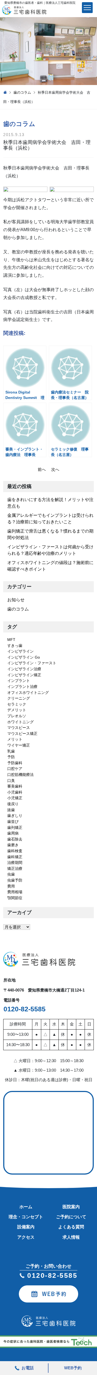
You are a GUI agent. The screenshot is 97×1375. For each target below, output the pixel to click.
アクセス (25, 1237)
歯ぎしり (14, 815)
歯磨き (13, 845)
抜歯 (11, 810)
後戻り (13, 804)
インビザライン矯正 (24, 675)
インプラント (18, 680)
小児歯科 (14, 792)
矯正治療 (14, 868)
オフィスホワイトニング (28, 692)
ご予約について (71, 1216)
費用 (11, 886)
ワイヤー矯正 (18, 745)
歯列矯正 (14, 827)
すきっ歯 (14, 645)
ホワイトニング (20, 722)
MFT (11, 639)
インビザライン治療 (24, 669)
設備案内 (25, 1227)
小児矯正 (14, 798)
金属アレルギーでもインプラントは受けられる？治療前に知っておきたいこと (50, 518)
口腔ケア (14, 768)
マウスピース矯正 (22, 733)
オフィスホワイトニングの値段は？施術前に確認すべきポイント (50, 565)
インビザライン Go (23, 657)
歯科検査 (14, 851)
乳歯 (11, 751)
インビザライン (20, 651)
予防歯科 (14, 763)
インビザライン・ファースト (31, 663)
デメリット (16, 710)
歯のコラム (22, 92)
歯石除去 (14, 839)
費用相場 (14, 892)
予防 (11, 757)
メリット (14, 739)
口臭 (11, 780)
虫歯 (11, 874)
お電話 (28, 1367)
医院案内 (71, 1206)
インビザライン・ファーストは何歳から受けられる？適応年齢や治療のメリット (50, 550)
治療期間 (14, 862)
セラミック (16, 704)
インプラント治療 (22, 686)
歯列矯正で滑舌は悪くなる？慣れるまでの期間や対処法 (50, 534)
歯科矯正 (14, 857)
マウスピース (18, 727)
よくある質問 (71, 1227)
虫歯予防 (14, 880)
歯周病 (13, 833)
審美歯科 (14, 786)
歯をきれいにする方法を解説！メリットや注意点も (50, 502)
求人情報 (71, 1237)
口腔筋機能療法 (20, 774)
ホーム (25, 1206)
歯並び (13, 821)
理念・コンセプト (26, 1216)
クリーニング (18, 698)
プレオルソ (16, 716)
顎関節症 (14, 898)
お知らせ (16, 599)
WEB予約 (73, 1367)
